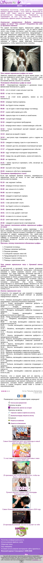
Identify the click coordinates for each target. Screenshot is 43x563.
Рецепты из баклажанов (18, 423)
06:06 (2, 109)
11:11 (2, 125)
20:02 (2, 216)
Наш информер (6, 546)
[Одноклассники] (21, 396)
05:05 (2, 105)
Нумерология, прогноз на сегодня (21, 408)
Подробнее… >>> (36, 559)
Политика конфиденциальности (12, 540)
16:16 (2, 146)
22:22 (2, 168)
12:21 (2, 203)
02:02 (2, 93)
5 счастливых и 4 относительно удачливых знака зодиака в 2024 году (21, 459)
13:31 (2, 206)
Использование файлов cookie (12, 542)
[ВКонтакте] (18, 396)
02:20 (2, 186)
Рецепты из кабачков (17, 420)
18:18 (2, 152)
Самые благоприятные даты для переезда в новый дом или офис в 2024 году (21, 442)
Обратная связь (7, 544)
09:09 (2, 119)
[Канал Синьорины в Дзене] (21, 536)
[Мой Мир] (24, 396)
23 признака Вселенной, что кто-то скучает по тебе (21, 525)
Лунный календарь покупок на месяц (22, 415)
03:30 (2, 189)
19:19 (2, 156)
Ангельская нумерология (19, 403)
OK (22, 561)
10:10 (2, 122)
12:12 (2, 129)
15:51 (2, 213)
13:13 (2, 134)
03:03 (2, 97)
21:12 (2, 219)
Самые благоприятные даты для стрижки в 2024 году (21, 509)
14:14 (2, 137)
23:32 (2, 223)
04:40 (2, 192)
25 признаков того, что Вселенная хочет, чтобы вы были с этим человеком (21, 476)
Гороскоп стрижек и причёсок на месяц (23, 413)
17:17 (2, 149)
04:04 (2, 102)
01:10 (2, 182)
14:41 (2, 209)
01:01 (2, 90)
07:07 (2, 112)
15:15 (2, 142)
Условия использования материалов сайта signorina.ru (20, 549)
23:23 (2, 171)
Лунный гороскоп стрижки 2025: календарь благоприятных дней (21, 493)
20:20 (2, 159)
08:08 (2, 115)
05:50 (2, 196)
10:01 (2, 199)
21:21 (2, 163)
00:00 (2, 85)
